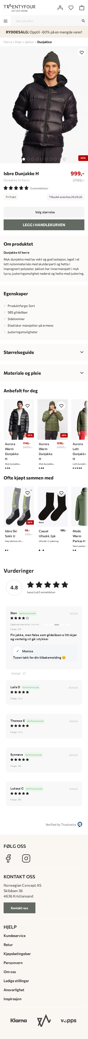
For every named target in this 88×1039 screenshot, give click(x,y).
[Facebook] (8, 858)
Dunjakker (44, 42)
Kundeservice (14, 935)
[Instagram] (26, 858)
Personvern (13, 962)
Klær (18, 42)
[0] (70, 7)
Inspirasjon (12, 999)
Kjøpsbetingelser (17, 953)
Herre (8, 42)
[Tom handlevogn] (81, 7)
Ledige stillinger (16, 981)
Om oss (10, 971)
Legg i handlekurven (44, 225)
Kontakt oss (19, 908)
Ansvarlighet (14, 990)
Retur (8, 944)
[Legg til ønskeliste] (82, 52)
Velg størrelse (45, 212)
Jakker (29, 42)
